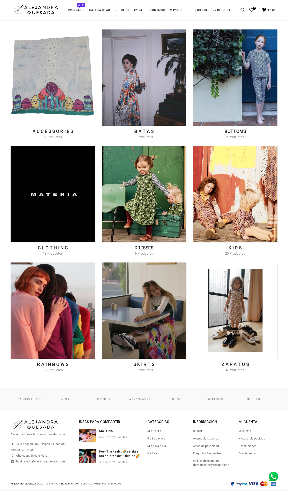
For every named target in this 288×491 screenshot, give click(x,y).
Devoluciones (247, 446)
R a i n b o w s (156, 438)
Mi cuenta (244, 431)
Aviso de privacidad (206, 446)
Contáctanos (246, 453)
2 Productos (235, 137)
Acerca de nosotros (206, 438)
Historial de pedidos (251, 438)
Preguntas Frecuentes (207, 453)
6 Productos (53, 137)
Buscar (197, 431)
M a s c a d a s (156, 446)
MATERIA (106, 431)
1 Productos (144, 137)
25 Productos (235, 253)
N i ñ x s (152, 453)
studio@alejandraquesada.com (44, 461)
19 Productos (53, 253)
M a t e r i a (154, 431)
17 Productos (53, 370)
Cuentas (122, 437)
